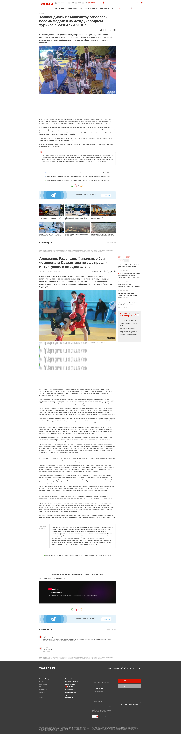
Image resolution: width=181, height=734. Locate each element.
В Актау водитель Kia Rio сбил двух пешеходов (129, 303)
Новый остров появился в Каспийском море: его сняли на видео (127, 295)
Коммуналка (43, 689)
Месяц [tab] (126, 260)
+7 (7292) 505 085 (97, 682)
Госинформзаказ (71, 692)
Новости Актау (59, 8)
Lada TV (113, 8)
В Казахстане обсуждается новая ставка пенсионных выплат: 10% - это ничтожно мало (128, 323)
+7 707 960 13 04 (97, 701)
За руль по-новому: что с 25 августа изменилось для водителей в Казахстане (129, 266)
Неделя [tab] (121, 260)
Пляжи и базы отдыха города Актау (129, 704)
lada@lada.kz (103, 711)
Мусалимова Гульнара (55, 30)
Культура (42, 695)
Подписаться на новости (129, 686)
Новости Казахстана (75, 8)
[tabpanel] (129, 285)
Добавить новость (130, 681)
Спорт (40, 30)
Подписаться (106, 195)
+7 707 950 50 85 (97, 692)
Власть (41, 681)
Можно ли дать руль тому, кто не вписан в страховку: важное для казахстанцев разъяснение (129, 276)
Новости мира (104, 8)
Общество (42, 687)
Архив (67, 695)
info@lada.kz (108, 710)
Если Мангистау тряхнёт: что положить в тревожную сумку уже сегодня (129, 286)
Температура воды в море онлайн (129, 699)
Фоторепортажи (70, 689)
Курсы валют (69, 697)
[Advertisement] (77, 109)
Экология (42, 692)
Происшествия (44, 684)
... (119, 8)
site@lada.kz (108, 682)
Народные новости (90, 8)
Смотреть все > (91, 3)
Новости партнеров (45, 203)
